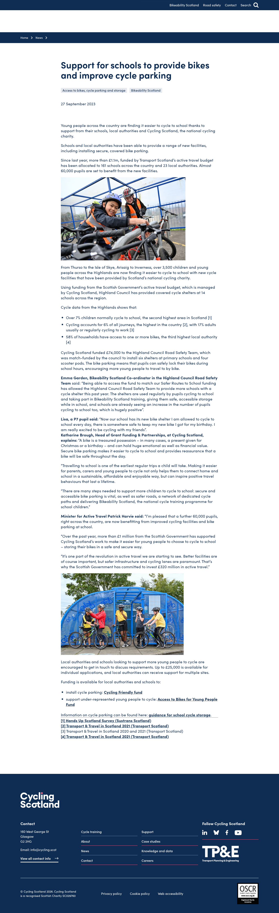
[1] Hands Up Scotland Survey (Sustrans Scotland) (106, 720)
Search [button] (246, 5)
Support (147, 831)
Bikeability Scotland (184, 5)
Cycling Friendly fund (123, 692)
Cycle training (91, 831)
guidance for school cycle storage (180, 714)
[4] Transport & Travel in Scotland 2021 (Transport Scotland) (115, 736)
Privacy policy (111, 893)
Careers (147, 860)
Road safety (212, 5)
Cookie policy (140, 893)
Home (24, 37)
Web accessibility (170, 893)
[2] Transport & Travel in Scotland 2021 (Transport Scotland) (115, 725)
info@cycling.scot (43, 850)
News (39, 37)
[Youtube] (238, 832)
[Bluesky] (216, 832)
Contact (231, 5)
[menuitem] (109, 832)
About (85, 841)
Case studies (151, 841)
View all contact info (35, 858)
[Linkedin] (204, 832)
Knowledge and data (157, 851)
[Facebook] (226, 832)
